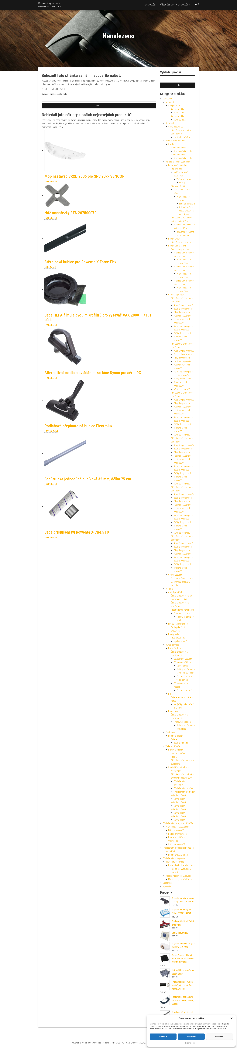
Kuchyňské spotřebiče (178, 165)
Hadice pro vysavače (177, 834)
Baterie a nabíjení (175, 736)
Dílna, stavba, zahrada (175, 140)
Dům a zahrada (172, 645)
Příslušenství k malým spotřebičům (178, 823)
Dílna (170, 694)
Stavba (171, 144)
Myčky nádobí (177, 771)
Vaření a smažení (184, 179)
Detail (54, 181)
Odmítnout (191, 1036)
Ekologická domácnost (178, 623)
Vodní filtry (167, 883)
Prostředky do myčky (183, 613)
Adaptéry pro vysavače (184, 305)
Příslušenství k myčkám (184, 788)
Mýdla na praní (180, 641)
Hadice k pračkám (182, 137)
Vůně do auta (180, 112)
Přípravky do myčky (185, 690)
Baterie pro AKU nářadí (178, 855)
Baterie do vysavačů (183, 308)
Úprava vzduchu (175, 575)
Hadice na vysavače (182, 315)
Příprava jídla (176, 168)
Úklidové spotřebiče (177, 294)
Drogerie (169, 588)
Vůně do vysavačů (182, 389)
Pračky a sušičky (175, 749)
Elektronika (170, 732)
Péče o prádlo (174, 238)
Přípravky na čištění (182, 662)
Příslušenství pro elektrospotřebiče (178, 848)
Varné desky (179, 799)
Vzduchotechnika (178, 147)
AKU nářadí (170, 851)
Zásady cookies (190, 1043)
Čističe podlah (183, 665)
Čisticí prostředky (176, 592)
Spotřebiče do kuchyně (178, 767)
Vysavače (150, 4)
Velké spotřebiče (175, 126)
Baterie (174, 739)
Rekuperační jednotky (183, 151)
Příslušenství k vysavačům (175, 4)
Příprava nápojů (178, 186)
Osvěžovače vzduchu (183, 658)
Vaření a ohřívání (178, 795)
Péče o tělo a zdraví (177, 245)
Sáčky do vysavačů (182, 333)
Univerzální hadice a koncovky (181, 865)
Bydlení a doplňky (175, 648)
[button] (231, 1018)
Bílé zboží (170, 123)
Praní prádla (173, 634)
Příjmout (163, 1036)
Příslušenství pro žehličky (182, 242)
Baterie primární (181, 742)
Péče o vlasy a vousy (180, 249)
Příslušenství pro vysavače (175, 858)
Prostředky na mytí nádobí (182, 610)
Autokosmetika (177, 109)
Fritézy (182, 182)
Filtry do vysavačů (182, 312)
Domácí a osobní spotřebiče (178, 161)
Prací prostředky (178, 637)
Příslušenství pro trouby (184, 792)
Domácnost (168, 98)
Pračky (174, 757)
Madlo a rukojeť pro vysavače (178, 876)
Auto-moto (170, 102)
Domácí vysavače (49, 3)
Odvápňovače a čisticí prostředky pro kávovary (186, 210)
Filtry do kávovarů (187, 203)
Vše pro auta (174, 105)
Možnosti (219, 1036)
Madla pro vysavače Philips (180, 879)
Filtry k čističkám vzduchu (182, 578)
